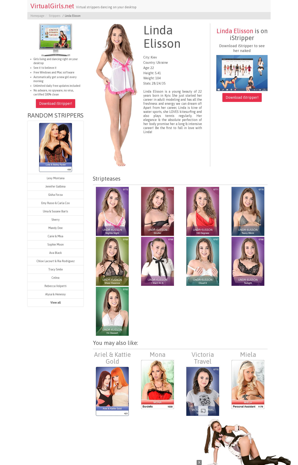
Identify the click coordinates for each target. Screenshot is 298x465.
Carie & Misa (55, 236)
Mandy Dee (55, 228)
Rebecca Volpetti (55, 286)
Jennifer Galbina (55, 186)
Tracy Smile (55, 269)
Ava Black (55, 252)
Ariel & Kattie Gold (112, 358)
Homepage (37, 15)
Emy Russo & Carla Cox (55, 203)
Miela (248, 354)
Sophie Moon (55, 244)
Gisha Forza (55, 194)
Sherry (55, 219)
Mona (157, 354)
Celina (55, 277)
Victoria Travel (203, 358)
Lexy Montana (55, 178)
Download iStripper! (55, 103)
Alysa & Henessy (55, 294)
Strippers (54, 15)
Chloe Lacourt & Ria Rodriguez (55, 261)
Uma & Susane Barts (55, 211)
